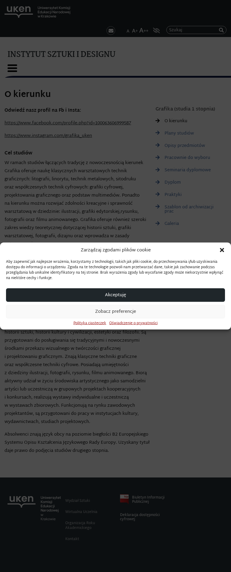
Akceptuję (115, 295)
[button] (222, 250)
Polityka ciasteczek (89, 323)
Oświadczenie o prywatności (133, 323)
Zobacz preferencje (115, 311)
